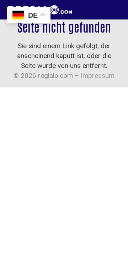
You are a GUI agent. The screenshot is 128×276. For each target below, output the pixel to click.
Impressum (97, 75)
